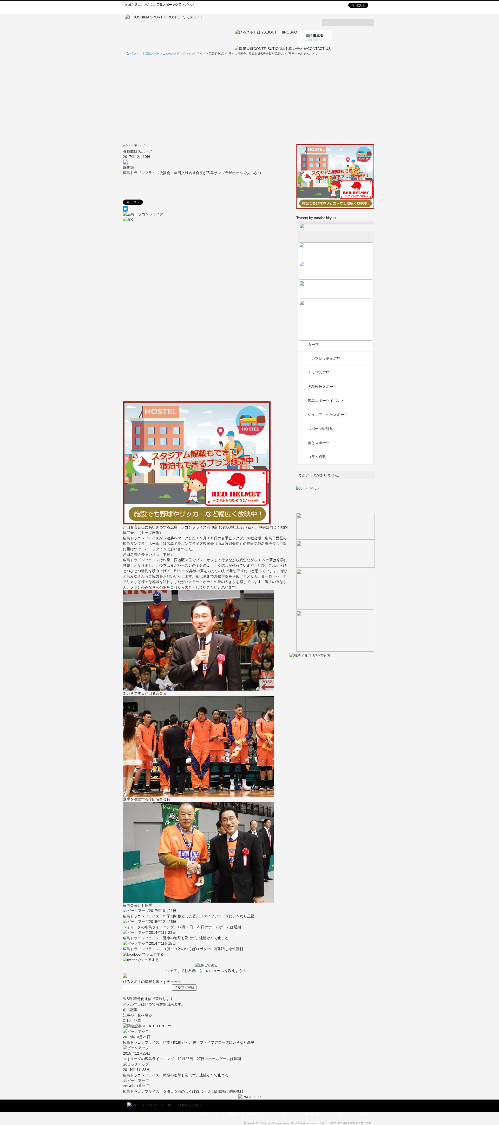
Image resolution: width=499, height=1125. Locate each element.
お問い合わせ (363, 1114)
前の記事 (130, 1010)
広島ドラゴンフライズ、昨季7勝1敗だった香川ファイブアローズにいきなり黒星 (188, 916)
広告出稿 (308, 1114)
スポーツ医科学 (320, 429)
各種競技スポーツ (137, 151)
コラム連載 (317, 457)
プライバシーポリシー (280, 1114)
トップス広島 (319, 372)
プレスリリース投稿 (334, 1114)
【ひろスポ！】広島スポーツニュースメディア (155, 53)
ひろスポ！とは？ (208, 1114)
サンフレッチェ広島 (324, 358)
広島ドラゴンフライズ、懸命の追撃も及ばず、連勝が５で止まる (175, 938)
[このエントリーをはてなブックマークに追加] (206, 208)
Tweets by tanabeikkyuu (316, 218)
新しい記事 (132, 1020)
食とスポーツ (319, 443)
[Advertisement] (249, 99)
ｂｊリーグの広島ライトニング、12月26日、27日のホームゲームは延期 (182, 927)
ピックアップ (134, 146)
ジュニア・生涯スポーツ (328, 415)
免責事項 (252, 1114)
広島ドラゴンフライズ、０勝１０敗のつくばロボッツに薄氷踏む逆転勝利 (183, 949)
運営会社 (233, 1114)
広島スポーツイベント (326, 401)
